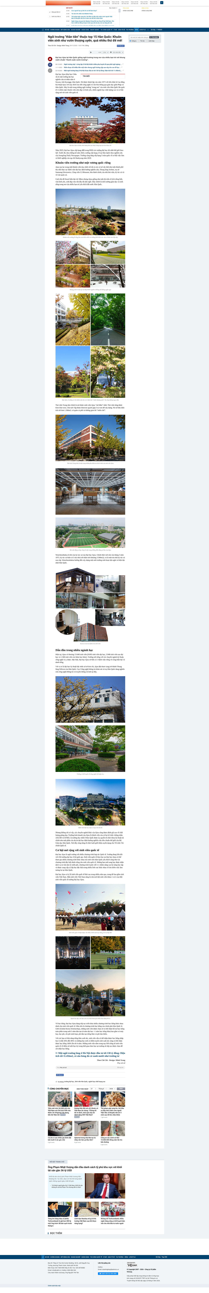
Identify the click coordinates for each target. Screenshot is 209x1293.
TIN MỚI (86, 76)
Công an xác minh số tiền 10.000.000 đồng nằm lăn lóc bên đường (111, 1140)
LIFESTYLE (142, 29)
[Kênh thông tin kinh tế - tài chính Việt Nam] (68, 3)
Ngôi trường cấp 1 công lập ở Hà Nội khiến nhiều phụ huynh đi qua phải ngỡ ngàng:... (93, 64)
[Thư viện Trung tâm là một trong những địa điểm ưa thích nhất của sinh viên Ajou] (90, 438)
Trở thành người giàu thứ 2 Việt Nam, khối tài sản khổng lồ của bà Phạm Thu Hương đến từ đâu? (67, 1186)
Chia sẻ (121, 46)
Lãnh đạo (151, 41)
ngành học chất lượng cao (96, 1081)
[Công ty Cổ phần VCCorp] (144, 1264)
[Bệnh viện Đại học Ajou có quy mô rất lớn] (90, 802)
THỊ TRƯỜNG (130, 29)
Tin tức (142, 41)
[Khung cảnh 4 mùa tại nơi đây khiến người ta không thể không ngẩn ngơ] (73, 252)
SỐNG (136, 29)
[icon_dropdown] (161, 2)
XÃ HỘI (47, 29)
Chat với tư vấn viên (108, 1273)
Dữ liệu (153, 30)
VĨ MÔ (115, 29)
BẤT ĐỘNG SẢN (65, 29)
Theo (90, 1067)
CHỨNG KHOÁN (55, 29)
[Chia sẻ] (50, 65)
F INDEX (159, 30)
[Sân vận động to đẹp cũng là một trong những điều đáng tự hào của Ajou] (90, 533)
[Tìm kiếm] (154, 37)
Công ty (133, 41)
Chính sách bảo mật (54, 1286)
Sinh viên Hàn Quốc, (81, 1081)
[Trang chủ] (43, 29)
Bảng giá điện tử (56, 12)
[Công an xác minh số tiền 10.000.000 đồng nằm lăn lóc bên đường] (113, 1128)
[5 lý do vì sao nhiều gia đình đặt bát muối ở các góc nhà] (60, 1128)
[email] (50, 70)
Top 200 (164, 1257)
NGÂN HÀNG (85, 29)
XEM (121, 1089)
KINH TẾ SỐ (121, 29)
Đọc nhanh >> (113, 8)
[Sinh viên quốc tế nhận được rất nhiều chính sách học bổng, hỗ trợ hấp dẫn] (90, 907)
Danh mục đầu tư (56, 16)
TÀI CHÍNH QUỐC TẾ (106, 29)
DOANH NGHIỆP (75, 29)
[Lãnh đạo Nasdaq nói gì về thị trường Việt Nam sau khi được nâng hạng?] (86, 1209)
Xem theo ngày (82, 1089)
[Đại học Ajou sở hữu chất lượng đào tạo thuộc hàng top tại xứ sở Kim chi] (90, 120)
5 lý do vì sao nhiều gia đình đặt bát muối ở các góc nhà (59, 1139)
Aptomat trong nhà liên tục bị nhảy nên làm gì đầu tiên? (85, 1139)
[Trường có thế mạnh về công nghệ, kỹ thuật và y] (90, 748)
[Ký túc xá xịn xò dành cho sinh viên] (90, 604)
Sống (87, 46)
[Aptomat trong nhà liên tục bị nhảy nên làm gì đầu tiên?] (86, 1128)
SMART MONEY (94, 29)
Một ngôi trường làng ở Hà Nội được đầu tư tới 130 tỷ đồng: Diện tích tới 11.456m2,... (93, 71)
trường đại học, (69, 1081)
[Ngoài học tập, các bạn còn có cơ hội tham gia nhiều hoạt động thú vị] (73, 952)
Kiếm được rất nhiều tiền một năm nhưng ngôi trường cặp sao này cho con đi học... (92, 67)
